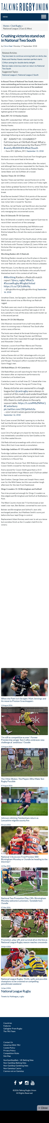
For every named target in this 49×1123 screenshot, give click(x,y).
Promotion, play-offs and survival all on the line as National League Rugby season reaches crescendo (24, 941)
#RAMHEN (18, 148)
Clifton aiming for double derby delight (18, 62)
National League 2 (9, 75)
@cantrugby (21, 391)
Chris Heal (8, 46)
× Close (43, 1107)
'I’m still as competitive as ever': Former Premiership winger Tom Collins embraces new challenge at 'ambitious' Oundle (22, 740)
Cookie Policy (9, 1048)
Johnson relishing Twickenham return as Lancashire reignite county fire (20, 819)
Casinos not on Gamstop (13, 1071)
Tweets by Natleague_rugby (12, 996)
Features (7, 1026)
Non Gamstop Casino (12, 1068)
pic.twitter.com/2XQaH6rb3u (19, 409)
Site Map (7, 1056)
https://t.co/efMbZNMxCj (32, 403)
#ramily (8, 148)
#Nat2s (30, 280)
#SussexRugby (11, 283)
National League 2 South (28, 75)
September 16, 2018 (12, 415)
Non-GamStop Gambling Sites (15, 1066)
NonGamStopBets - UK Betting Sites (18, 1060)
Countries (7, 1023)
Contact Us (8, 1042)
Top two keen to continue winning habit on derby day (24, 56)
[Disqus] (24, 561)
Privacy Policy (9, 1050)
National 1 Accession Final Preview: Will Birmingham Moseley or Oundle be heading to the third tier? (24, 859)
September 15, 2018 (35, 151)
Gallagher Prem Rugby (12, 1028)
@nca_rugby (18, 280)
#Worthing (10, 277)
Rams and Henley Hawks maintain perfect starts (22, 59)
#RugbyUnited (27, 283)
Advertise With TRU (11, 1045)
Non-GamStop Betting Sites (14, 1063)
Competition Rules (11, 1053)
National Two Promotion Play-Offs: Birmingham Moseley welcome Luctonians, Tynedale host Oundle (23, 900)
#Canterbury (10, 406)
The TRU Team (9, 1031)
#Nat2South (31, 148)
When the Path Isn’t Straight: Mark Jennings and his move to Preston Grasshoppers (23, 699)
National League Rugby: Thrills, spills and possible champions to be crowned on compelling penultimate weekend (24, 981)
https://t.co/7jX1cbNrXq (17, 286)
